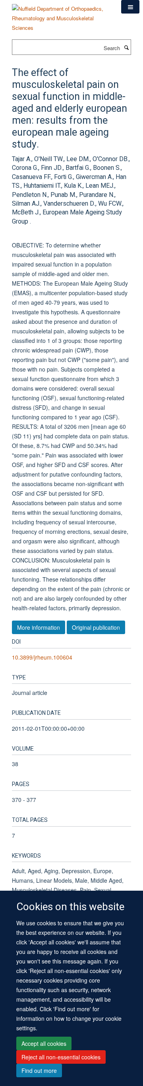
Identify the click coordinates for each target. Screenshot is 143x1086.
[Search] (126, 47)
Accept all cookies (43, 1043)
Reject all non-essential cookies (60, 1057)
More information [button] (38, 627)
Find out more (39, 1070)
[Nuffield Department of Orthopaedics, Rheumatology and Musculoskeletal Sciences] (60, 15)
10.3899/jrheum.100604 (42, 657)
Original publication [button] (96, 627)
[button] (130, 7)
